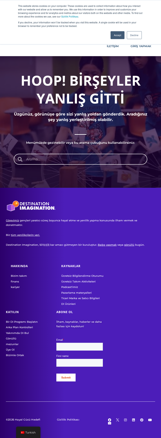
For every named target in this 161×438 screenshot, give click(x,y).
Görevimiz (12, 220)
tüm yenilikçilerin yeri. (25, 234)
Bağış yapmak (107, 244)
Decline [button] (134, 35)
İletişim (113, 46)
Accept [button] (117, 35)
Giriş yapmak (141, 46)
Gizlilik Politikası (69, 16)
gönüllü (129, 244)
